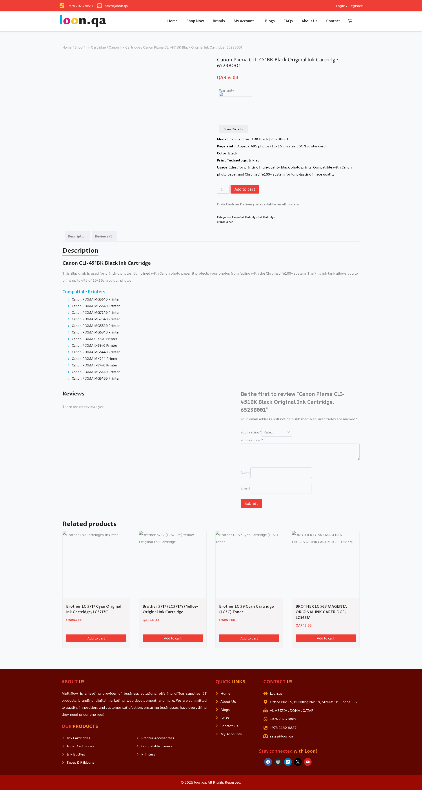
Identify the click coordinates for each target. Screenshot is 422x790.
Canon (229, 221)
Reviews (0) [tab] (104, 236)
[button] (245, 21)
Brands (219, 21)
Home (172, 21)
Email (245, 488)
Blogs (270, 21)
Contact (333, 21)
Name (245, 472)
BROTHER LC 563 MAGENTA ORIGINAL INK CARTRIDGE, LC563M (321, 612)
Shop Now (195, 21)
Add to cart (245, 189)
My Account (244, 21)
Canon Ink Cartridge (244, 217)
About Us (309, 21)
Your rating (251, 432)
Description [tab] (77, 236)
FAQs (288, 21)
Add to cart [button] (96, 638)
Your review (252, 440)
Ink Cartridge (266, 217)
